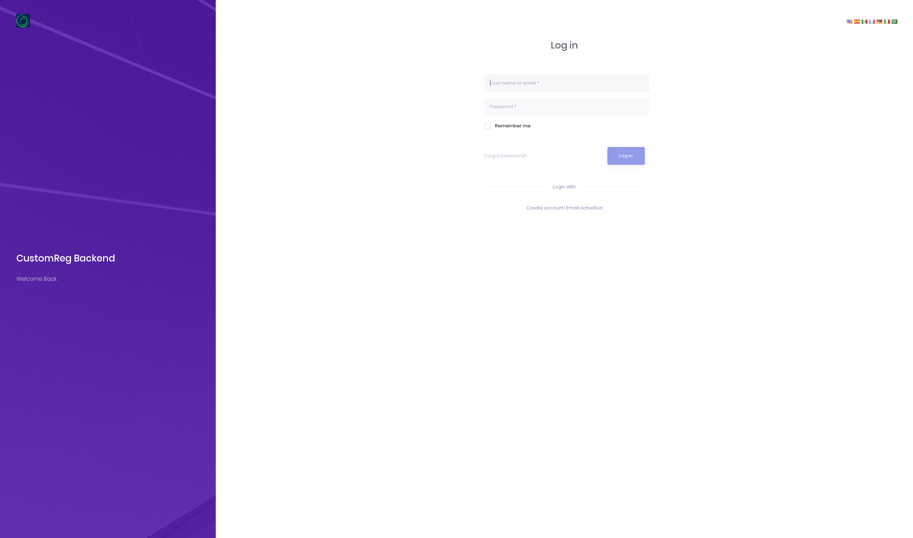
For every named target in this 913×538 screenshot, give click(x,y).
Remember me (513, 125)
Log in (626, 155)
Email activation (584, 207)
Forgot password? (505, 155)
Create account (544, 207)
